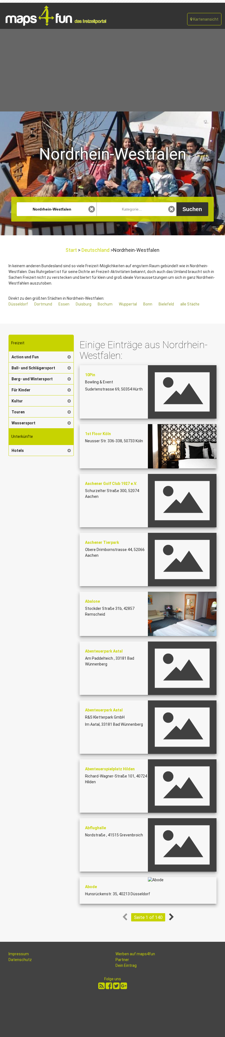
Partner (122, 959)
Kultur (17, 401)
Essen (63, 304)
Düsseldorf (18, 304)
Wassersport (23, 423)
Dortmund (43, 304)
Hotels (18, 450)
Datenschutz (20, 959)
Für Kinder (21, 390)
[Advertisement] (112, 70)
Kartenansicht (205, 19)
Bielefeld (166, 304)
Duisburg (83, 304)
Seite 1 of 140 (148, 917)
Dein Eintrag (126, 965)
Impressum (19, 954)
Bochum (105, 304)
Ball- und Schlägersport (33, 368)
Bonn (147, 304)
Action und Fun (25, 357)
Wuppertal (128, 304)
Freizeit (17, 343)
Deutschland (95, 250)
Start (72, 250)
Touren (18, 412)
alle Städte (189, 304)
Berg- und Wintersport (32, 379)
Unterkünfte (22, 436)
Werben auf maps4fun (135, 954)
